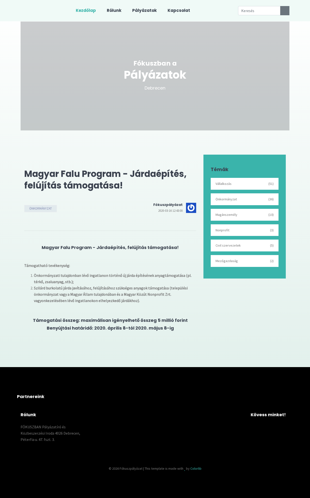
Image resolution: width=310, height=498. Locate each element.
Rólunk (114, 10)
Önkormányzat (40, 208)
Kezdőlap (86, 10)
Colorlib (196, 468)
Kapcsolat (179, 10)
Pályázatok (144, 10)
